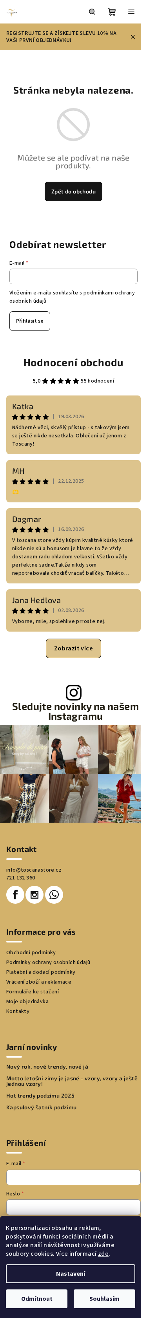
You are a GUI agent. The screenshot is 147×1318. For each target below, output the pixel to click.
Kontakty (17, 1011)
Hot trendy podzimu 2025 (40, 1095)
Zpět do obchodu (73, 191)
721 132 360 (20, 878)
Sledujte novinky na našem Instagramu (75, 711)
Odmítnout (37, 1299)
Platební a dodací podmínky (40, 972)
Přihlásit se (30, 321)
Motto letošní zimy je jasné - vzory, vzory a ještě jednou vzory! (72, 1081)
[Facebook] (15, 895)
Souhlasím (104, 1299)
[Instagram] (34, 895)
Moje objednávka (27, 1002)
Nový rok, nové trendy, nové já (47, 1066)
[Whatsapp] (54, 895)
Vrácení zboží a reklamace (38, 982)
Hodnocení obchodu (74, 362)
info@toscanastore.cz (34, 870)
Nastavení (70, 1273)
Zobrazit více (73, 648)
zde (103, 1253)
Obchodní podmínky (31, 953)
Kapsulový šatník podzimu (41, 1107)
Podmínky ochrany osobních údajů (48, 962)
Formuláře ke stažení (32, 992)
